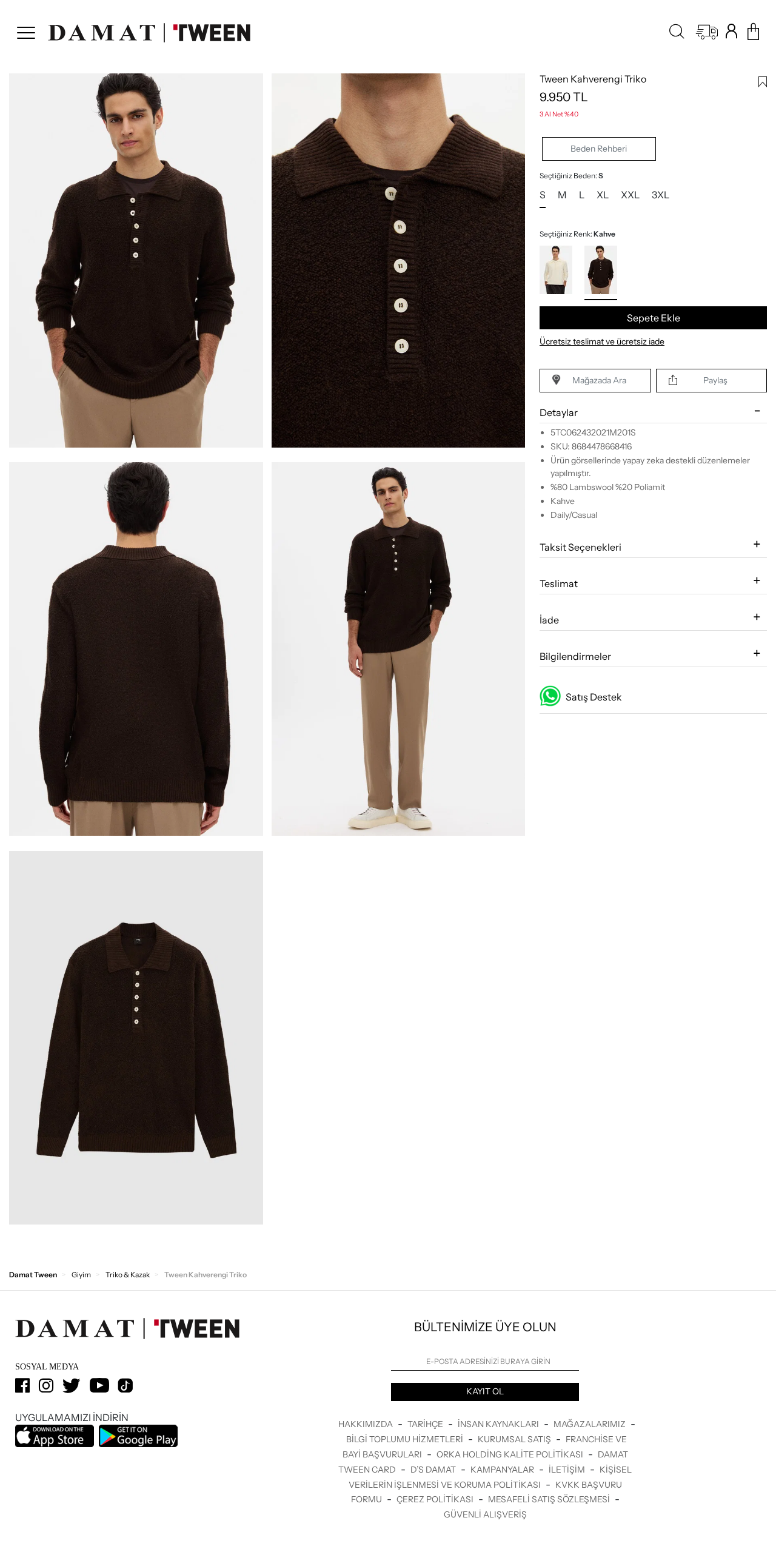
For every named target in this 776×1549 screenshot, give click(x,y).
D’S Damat (434, 1469)
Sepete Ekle (653, 318)
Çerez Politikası (435, 1499)
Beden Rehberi (598, 148)
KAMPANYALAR (503, 1469)
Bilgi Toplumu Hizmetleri (405, 1439)
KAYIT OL (485, 1391)
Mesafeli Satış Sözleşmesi (550, 1499)
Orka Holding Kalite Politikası (510, 1454)
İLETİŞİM (568, 1469)
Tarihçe (426, 1424)
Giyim (81, 1274)
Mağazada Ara (599, 380)
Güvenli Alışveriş (485, 1514)
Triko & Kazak (127, 1274)
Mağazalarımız (590, 1424)
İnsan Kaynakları (499, 1424)
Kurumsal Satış (515, 1439)
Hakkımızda (366, 1424)
